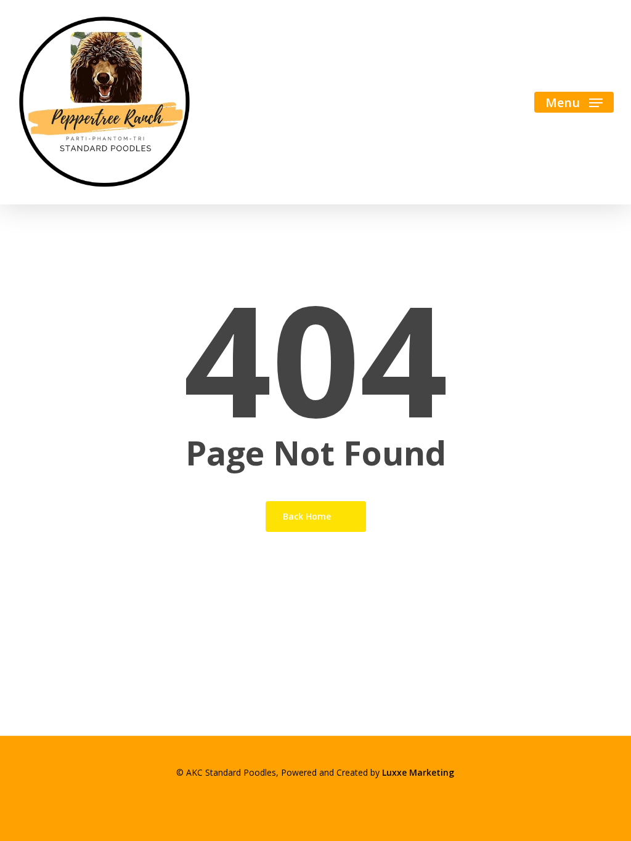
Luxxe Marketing (418, 772)
